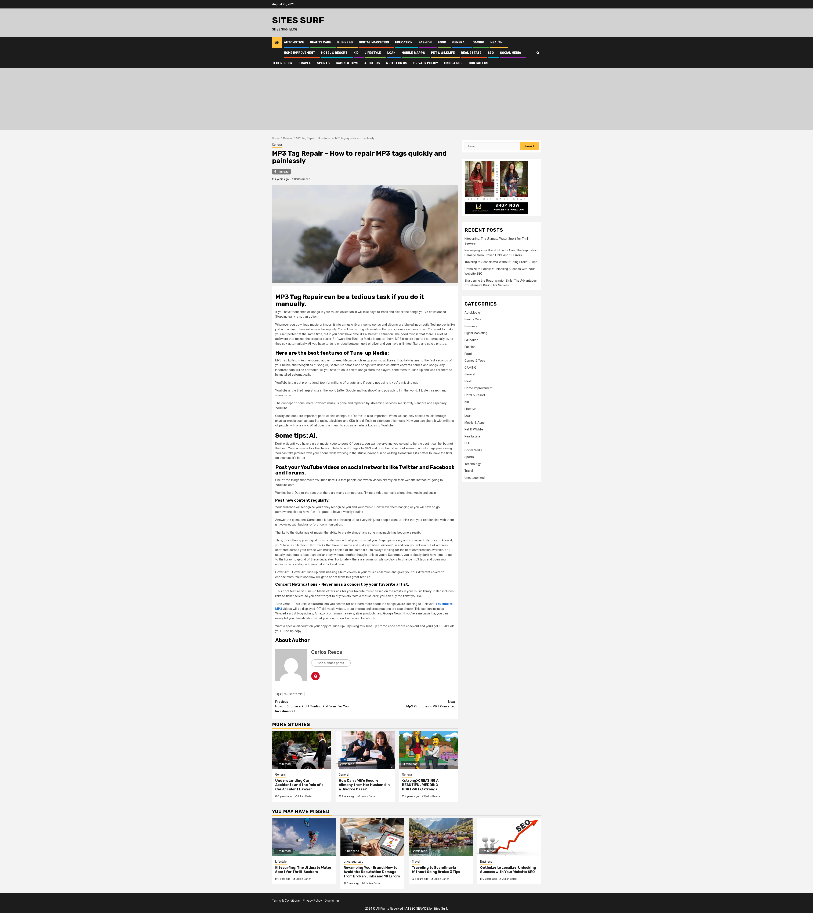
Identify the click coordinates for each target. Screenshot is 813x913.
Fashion (425, 42)
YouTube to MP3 (293, 694)
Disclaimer (453, 63)
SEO (491, 53)
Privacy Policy (425, 63)
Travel (305, 63)
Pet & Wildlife (443, 53)
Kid (356, 53)
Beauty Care (320, 42)
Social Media (510, 53)
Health (496, 42)
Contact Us (478, 63)
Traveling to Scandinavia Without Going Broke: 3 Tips (501, 262)
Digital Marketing (374, 42)
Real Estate (471, 53)
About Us (372, 63)
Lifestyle (373, 53)
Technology (282, 63)
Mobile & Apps (413, 53)
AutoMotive (294, 42)
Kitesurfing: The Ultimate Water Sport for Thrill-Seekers (303, 870)
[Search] (538, 53)
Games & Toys (347, 63)
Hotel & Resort (334, 53)
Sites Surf (298, 20)
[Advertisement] (406, 100)
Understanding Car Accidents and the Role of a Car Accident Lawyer (299, 785)
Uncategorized (475, 478)
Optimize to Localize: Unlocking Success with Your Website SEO (508, 870)
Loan (391, 53)
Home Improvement (299, 53)
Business (345, 42)
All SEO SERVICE (417, 908)
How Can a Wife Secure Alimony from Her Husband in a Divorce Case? (364, 785)
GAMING (478, 42)
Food (442, 42)
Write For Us (396, 63)
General (459, 42)
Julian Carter (304, 796)
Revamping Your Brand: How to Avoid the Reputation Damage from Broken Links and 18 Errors (372, 872)
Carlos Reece (302, 179)
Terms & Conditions (286, 900)
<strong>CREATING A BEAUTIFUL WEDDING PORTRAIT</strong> (420, 785)
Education (403, 42)
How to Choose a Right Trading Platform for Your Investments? (312, 706)
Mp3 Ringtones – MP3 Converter (430, 704)
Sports (323, 63)
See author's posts (331, 663)
